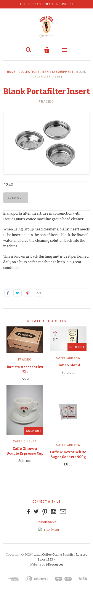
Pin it (28, 293)
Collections (29, 72)
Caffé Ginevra (68, 358)
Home (11, 72)
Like (7, 293)
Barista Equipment (58, 72)
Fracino (46, 101)
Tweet (17, 293)
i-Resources (54, 564)
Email (38, 293)
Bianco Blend (68, 365)
